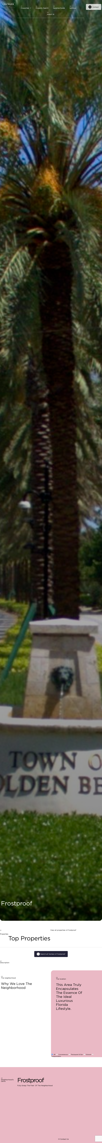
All (54, 1054)
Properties (25, 8)
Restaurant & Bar (77, 1054)
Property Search (42, 8)
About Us (50, 14)
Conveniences (63, 1054)
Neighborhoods (59, 8)
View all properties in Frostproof (63, 930)
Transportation (56, 1056)
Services (72, 8)
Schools (88, 1054)
